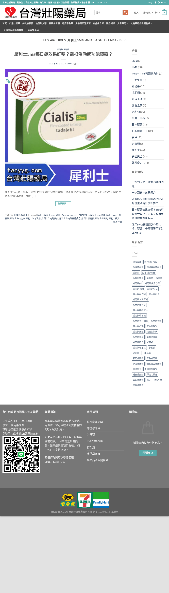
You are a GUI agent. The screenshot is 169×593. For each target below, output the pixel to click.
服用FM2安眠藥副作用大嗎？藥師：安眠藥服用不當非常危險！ (148, 228)
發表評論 (117, 222)
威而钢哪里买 (139, 347)
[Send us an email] (165, 2)
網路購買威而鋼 (154, 363)
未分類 (136, 143)
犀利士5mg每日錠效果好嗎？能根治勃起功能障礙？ (63, 54)
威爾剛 (136, 272)
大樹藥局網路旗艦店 (13, 30)
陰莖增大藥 (41, 23)
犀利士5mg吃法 (17, 218)
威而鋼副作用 (139, 294)
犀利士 (67, 49)
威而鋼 (136, 92)
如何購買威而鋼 (154, 267)
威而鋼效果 (152, 326)
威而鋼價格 (152, 288)
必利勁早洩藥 (95, 441)
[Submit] (125, 12)
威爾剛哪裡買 (148, 272)
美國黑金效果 (150, 369)
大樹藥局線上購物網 (140, 23)
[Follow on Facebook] (155, 2)
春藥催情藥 (54, 23)
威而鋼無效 (138, 331)
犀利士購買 (114, 218)
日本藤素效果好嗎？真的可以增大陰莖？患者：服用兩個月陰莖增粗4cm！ (148, 214)
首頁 (4, 23)
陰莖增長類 (93, 453)
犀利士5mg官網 (33, 218)
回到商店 (147, 452)
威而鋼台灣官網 (140, 299)
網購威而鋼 (138, 363)
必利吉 (136, 353)
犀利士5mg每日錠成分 (70, 218)
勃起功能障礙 (150, 261)
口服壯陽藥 (14, 23)
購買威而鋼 (138, 374)
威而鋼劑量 (154, 294)
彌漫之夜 (137, 105)
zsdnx (70, 64)
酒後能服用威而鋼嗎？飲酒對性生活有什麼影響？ (148, 201)
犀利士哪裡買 (87, 218)
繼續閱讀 (63, 203)
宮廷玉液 (137, 98)
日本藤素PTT (140, 130)
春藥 (134, 137)
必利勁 (136, 111)
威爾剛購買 (138, 278)
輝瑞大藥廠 (152, 374)
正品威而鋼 (152, 358)
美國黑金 (137, 156)
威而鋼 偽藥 (138, 288)
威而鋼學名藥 (139, 315)
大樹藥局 (121, 23)
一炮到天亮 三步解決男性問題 (148, 184)
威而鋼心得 (138, 326)
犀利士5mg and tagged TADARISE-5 (72, 215)
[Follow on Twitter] (162, 2)
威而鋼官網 (156, 320)
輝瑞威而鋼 (138, 379)
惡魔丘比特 (138, 118)
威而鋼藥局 (138, 336)
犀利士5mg (49, 215)
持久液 (91, 447)
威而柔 (150, 278)
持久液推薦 (27, 23)
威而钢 (150, 342)
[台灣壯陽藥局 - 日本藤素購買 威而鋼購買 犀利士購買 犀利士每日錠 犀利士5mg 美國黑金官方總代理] (45, 12)
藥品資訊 (110, 23)
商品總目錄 (98, 23)
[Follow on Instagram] (159, 2)
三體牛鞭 (137, 79)
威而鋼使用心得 (152, 283)
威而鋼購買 (138, 342)
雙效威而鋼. (138, 385)
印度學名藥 (67, 23)
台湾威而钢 (138, 267)
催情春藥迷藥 (95, 421)
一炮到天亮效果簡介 (144, 192)
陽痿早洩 (158, 379)
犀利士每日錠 (101, 218)
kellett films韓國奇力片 (145, 73)
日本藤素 (137, 124)
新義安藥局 (33, 30)
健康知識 (137, 261)
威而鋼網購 (152, 331)
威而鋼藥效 (152, 336)
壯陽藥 (60, 49)
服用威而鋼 (138, 358)
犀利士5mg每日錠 (49, 218)
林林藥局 (104, 511)
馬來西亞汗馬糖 (83, 23)
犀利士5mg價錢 (97, 215)
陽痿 (149, 379)
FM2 (134, 67)
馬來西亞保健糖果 (97, 460)
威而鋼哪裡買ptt (140, 310)
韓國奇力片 (138, 162)
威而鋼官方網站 (140, 320)
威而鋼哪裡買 (139, 304)
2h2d (135, 60)
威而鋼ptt (137, 283)
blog (150, 2)
